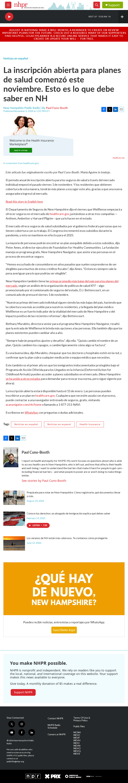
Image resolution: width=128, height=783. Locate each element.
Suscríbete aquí (64, 630)
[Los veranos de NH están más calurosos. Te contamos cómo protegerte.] (14, 543)
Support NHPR (23, 692)
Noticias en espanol (59, 424)
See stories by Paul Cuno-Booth (44, 481)
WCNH (77, 732)
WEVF (76, 737)
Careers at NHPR (57, 734)
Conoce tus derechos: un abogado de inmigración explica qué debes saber (68, 513)
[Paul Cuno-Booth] (10, 457)
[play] (9, 17)
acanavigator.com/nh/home (24, 404)
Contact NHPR (55, 718)
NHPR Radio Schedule (54, 726)
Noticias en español (15, 58)
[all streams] (123, 16)
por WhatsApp (94, 622)
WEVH (76, 740)
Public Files (79, 726)
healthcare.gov (59, 214)
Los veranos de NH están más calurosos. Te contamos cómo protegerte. (67, 538)
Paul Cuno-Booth (57, 108)
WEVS (76, 753)
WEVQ (77, 751)
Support (114, 5)
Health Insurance (90, 424)
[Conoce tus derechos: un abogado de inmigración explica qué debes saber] (14, 519)
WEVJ (76, 743)
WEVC (76, 735)
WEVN (76, 745)
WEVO (77, 748)
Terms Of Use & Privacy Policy (81, 719)
